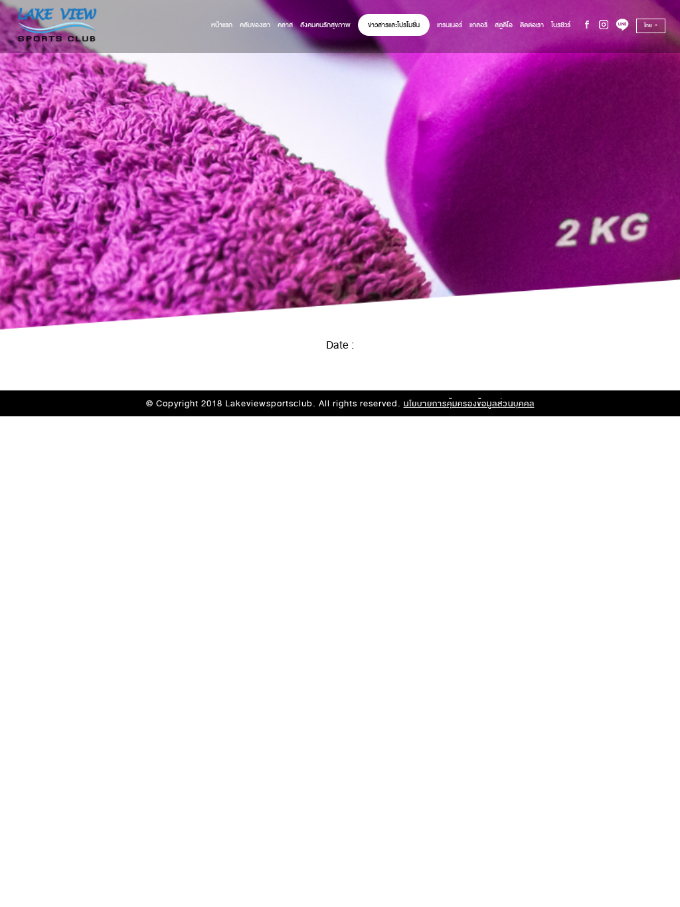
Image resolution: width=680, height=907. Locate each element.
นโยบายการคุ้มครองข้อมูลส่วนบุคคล (469, 404)
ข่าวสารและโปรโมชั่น (394, 25)
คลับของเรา (255, 25)
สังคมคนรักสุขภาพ (325, 25)
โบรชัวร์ (560, 25)
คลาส (285, 25)
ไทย (648, 25)
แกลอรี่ (478, 25)
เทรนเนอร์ (449, 25)
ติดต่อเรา (532, 25)
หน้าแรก (221, 25)
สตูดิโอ (504, 25)
